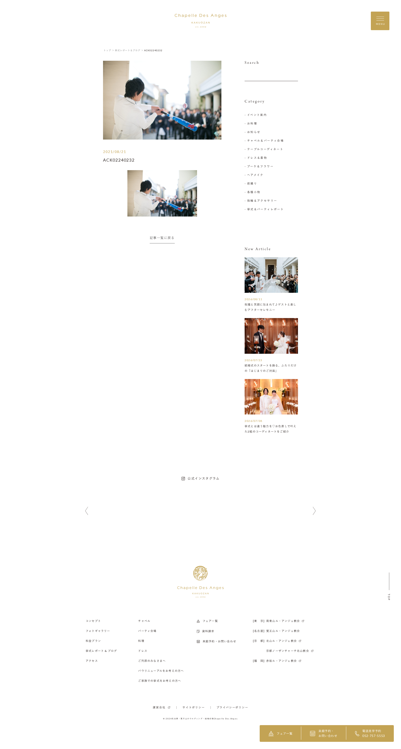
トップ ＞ (108, 50)
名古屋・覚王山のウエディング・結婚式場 (193, 719)
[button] (86, 511)
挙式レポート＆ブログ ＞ (129, 50)
